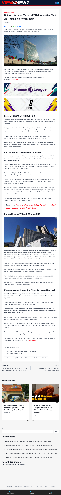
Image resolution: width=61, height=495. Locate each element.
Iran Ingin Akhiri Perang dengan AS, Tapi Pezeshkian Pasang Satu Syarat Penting (28, 457)
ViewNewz (45, 357)
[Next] (57, 401)
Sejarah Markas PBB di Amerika (32, 357)
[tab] (27, 420)
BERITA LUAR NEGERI (9, 12)
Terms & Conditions (49, 486)
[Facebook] (56, 3)
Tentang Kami (10, 486)
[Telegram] (58, 3)
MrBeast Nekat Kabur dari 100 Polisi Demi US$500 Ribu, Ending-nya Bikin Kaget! (28, 441)
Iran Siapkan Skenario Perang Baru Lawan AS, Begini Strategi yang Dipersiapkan (28, 445)
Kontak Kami (19, 486)
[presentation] (15, 393)
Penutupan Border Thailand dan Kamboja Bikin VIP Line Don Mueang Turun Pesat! (14, 408)
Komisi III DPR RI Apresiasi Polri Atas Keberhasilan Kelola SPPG (48, 368)
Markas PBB (19, 357)
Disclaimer (39, 486)
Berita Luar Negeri (9, 357)
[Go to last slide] (4, 401)
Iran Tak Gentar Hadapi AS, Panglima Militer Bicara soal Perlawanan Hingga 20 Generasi (30, 449)
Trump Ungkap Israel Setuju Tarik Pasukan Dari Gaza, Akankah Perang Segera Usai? (14, 368)
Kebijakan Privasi (29, 486)
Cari (3, 429)
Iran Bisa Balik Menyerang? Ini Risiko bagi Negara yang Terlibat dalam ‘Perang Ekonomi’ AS (31, 453)
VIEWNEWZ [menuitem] (14, 79)
